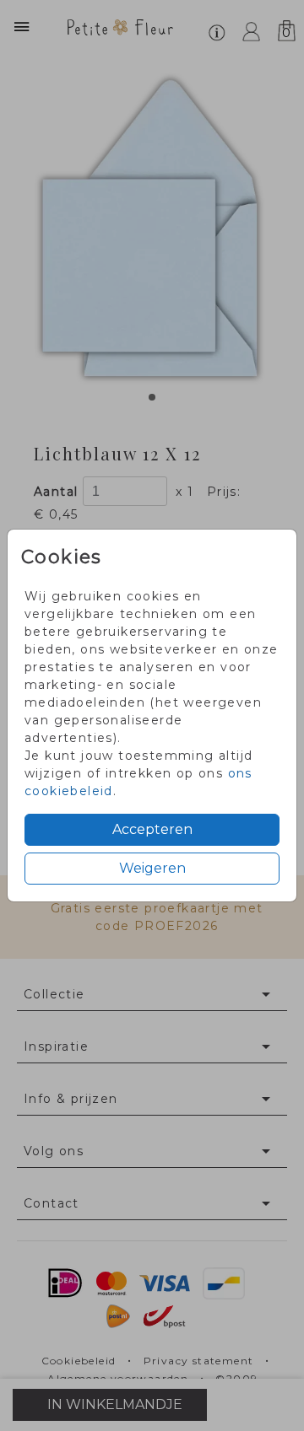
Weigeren (152, 868)
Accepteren (152, 829)
